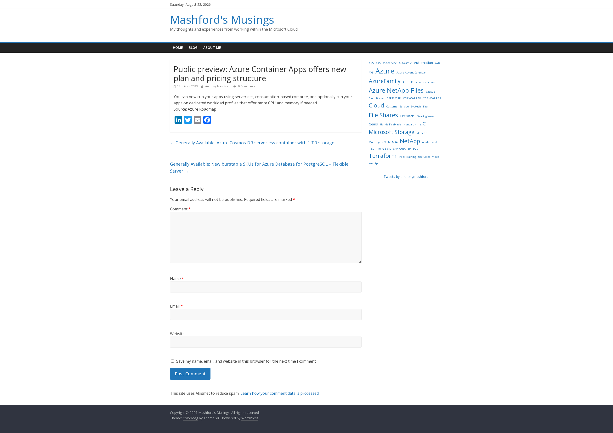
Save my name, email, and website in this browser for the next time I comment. (246, 361)
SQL (415, 148)
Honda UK (409, 124)
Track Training (407, 156)
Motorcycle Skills (379, 142)
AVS (371, 72)
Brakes (380, 98)
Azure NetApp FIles (396, 90)
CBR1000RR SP (412, 98)
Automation (423, 62)
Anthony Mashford (218, 86)
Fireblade (407, 116)
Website (177, 333)
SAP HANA (399, 148)
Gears (373, 124)
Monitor (421, 133)
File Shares (383, 115)
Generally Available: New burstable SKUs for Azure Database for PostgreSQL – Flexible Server (259, 167)
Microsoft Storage (391, 132)
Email (176, 306)
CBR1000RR (394, 98)
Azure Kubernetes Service (419, 82)
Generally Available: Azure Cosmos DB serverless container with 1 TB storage (252, 143)
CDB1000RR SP (432, 98)
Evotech (416, 106)
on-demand (429, 142)
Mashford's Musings (222, 19)
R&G (372, 148)
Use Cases (424, 156)
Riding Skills (384, 148)
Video (435, 156)
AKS (378, 63)
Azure (384, 71)
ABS (371, 63)
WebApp (374, 163)
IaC (422, 123)
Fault (426, 106)
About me (212, 47)
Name (177, 278)
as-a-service (390, 63)
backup (430, 91)
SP (409, 148)
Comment (180, 209)
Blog (193, 47)
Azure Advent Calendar (411, 72)
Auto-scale (405, 63)
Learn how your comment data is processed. (279, 393)
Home (178, 47)
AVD (437, 63)
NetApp (410, 141)
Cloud (376, 105)
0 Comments (246, 86)
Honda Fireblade (390, 124)
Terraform (383, 155)
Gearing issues (425, 116)
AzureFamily (385, 81)
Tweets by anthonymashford (406, 176)
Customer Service (397, 106)
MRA (395, 142)
